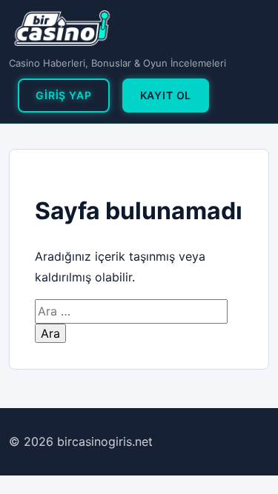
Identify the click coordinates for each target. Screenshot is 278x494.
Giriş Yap (64, 95)
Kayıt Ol (166, 95)
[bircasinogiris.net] (62, 28)
